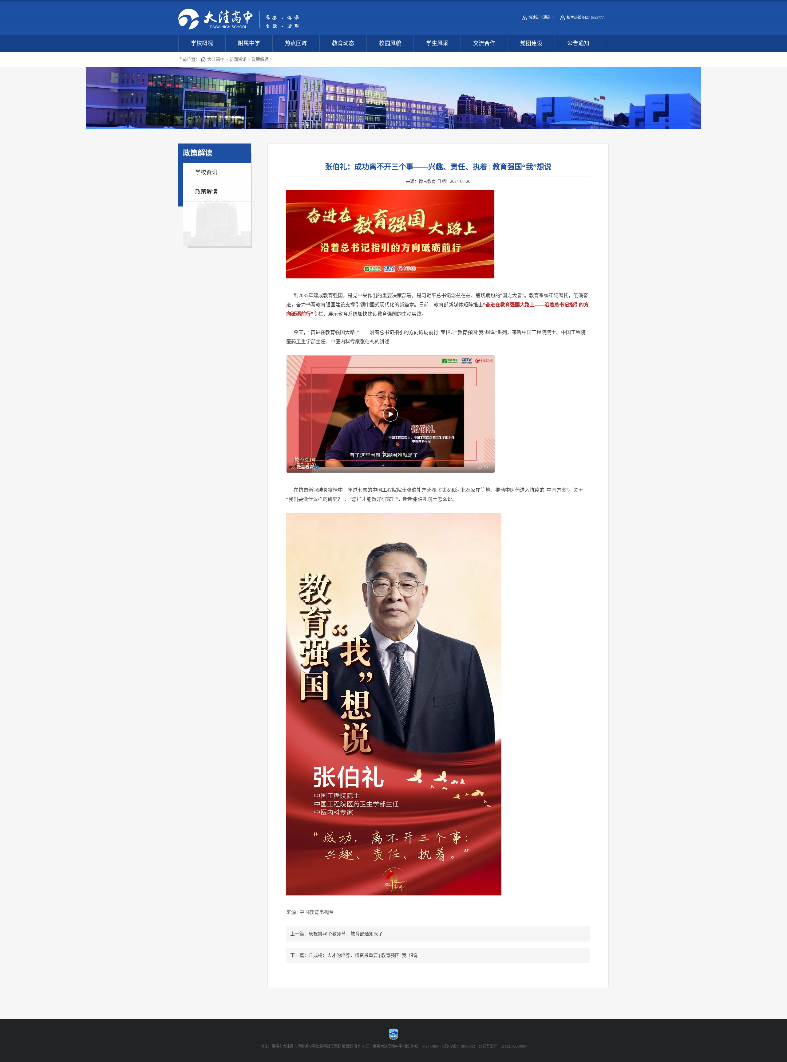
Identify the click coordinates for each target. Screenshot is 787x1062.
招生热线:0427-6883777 (582, 17)
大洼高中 (215, 59)
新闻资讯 (238, 59)
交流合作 (484, 43)
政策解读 (260, 59)
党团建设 (531, 43)
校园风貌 (390, 43)
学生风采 (437, 43)
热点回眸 (296, 43)
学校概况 (202, 43)
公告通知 (578, 43)
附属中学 (249, 43)
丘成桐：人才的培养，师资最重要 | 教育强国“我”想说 (363, 955)
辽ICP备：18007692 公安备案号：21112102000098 (485, 1046)
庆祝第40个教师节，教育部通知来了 (346, 933)
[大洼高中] (239, 10)
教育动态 (343, 43)
